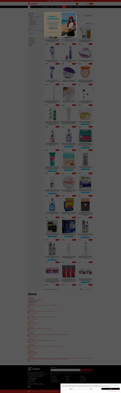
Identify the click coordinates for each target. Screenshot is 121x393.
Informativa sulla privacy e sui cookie (114, 391)
